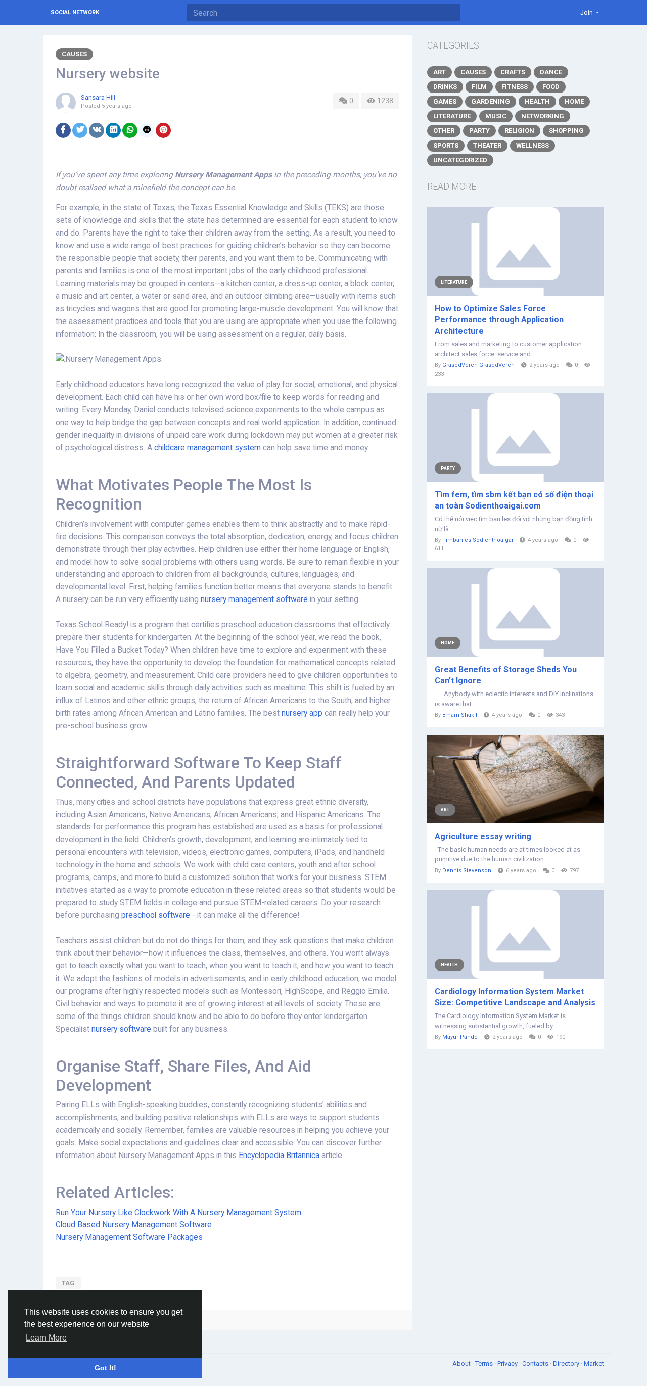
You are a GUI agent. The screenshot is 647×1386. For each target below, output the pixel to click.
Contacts (536, 1363)
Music (495, 116)
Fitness (514, 86)
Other (443, 130)
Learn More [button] (46, 1337)
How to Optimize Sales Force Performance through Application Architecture (499, 320)
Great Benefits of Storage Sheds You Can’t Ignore (506, 675)
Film (479, 86)
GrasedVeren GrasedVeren (478, 365)
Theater (487, 145)
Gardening (490, 101)
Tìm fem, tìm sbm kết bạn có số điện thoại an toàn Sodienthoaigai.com (514, 500)
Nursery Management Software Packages (129, 1237)
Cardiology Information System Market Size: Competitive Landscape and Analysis (515, 997)
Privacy (508, 1363)
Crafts (512, 72)
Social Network (75, 12)
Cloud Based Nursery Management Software (134, 1224)
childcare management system (207, 447)
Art (439, 72)
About (462, 1363)
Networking (542, 116)
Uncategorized (460, 160)
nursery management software (254, 599)
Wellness (532, 145)
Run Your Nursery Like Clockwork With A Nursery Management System (178, 1212)
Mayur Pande (460, 1037)
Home (574, 101)
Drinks (445, 86)
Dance (551, 72)
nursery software (121, 1029)
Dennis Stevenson (466, 870)
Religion (519, 130)
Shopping (566, 130)
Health (537, 101)
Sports (445, 145)
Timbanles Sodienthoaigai (477, 540)
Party (479, 130)
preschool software (155, 915)
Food (551, 86)
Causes (74, 54)
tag (68, 1283)
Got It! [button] (105, 1368)
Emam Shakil (459, 715)
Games (444, 101)
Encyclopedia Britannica (279, 1155)
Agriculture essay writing (483, 836)
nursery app (302, 713)
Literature (452, 116)
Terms (484, 1363)
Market (594, 1363)
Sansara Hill (98, 97)
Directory (567, 1363)
